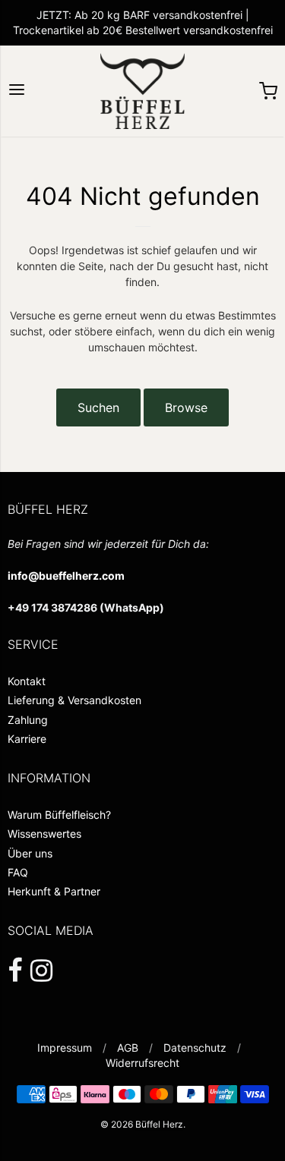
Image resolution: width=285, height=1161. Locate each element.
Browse (186, 407)
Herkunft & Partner (54, 891)
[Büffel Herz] (142, 91)
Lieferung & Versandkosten (74, 700)
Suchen (98, 407)
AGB (127, 1047)
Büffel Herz (159, 1124)
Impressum (64, 1047)
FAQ (18, 872)
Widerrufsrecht (142, 1062)
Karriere (27, 738)
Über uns (30, 853)
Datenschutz (194, 1047)
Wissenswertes (44, 833)
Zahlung (28, 719)
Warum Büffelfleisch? (59, 814)
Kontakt (27, 681)
